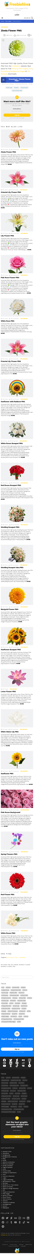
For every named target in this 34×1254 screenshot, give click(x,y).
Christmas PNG (15, 995)
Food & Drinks (7, 1171)
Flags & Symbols (7, 1167)
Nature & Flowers (8, 1186)
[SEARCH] (32, 18)
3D (3, 987)
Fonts (4, 1169)
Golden (18, 1003)
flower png (9, 87)
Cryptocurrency (7, 998)
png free (22, 1013)
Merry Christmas (13, 1011)
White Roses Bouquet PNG (12, 443)
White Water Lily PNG (9, 732)
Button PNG (14, 992)
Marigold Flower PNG (9, 609)
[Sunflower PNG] (17, 760)
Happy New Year (7, 1006)
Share (3, 40)
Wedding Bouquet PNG (10, 527)
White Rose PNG (7, 321)
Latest (17, 15)
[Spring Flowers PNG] (17, 841)
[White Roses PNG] (17, 920)
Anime (8, 987)
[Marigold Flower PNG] (17, 596)
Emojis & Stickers (8, 1165)
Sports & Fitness (7, 1195)
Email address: (17, 108)
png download (6, 1013)
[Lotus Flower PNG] (17, 678)
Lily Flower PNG (7, 236)
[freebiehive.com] (17, 1250)
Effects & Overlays (8, 1164)
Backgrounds (25, 810)
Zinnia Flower (24, 87)
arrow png (5, 992)
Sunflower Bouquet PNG (11, 650)
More (10, 164)
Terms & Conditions (13, 1246)
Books (4, 1160)
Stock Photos (7, 1197)
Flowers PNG (22, 1000)
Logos (4, 1178)
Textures (5, 1200)
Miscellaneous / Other (9, 1181)
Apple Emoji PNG (16, 990)
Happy (24, 1003)
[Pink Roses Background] (17, 799)
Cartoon (22, 992)
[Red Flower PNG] (17, 881)
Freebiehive (16, 66)
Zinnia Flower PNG (17, 90)
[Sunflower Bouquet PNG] (17, 636)
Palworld (22, 1011)
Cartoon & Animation (9, 1162)
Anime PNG (16, 987)
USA (19, 1021)
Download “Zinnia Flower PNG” (20, 80)
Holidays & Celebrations (10, 1172)
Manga (4, 1011)
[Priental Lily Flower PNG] (17, 348)
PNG (29, 1011)
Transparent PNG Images (9, 1021)
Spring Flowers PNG (9, 854)
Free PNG (5, 1003)
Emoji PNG (22, 998)
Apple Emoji (6, 990)
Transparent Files (7, 1019)
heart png (16, 1006)
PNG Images (23, 69)
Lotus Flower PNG (8, 691)
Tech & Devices (7, 1199)
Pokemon (14, 1016)
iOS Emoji (24, 1006)
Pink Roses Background (10, 812)
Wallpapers (6, 1207)
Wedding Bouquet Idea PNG (12, 567)
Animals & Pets (7, 1151)
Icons (31, 69)
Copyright (23, 1246)
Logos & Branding (8, 1179)
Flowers (16, 87)
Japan (24, 1008)
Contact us (4, 1235)
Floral (30, 998)
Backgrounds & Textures (10, 1157)
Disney (15, 998)
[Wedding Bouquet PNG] (17, 514)
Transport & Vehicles (9, 1202)
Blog (4, 1158)
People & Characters (9, 1192)
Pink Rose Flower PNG (10, 278)
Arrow (25, 990)
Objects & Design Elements (10, 1188)
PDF (4, 1190)
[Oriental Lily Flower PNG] (17, 179)
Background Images (17, 71)
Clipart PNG (25, 995)
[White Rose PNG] (17, 307)
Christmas (5, 995)
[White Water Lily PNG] (17, 718)
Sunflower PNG (7, 774)
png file (15, 1013)
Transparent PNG (19, 1019)
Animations (5, 71)
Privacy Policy (13, 1244)
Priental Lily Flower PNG (11, 361)
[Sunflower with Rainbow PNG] (17, 388)
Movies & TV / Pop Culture (10, 1185)
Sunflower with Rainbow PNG (13, 402)
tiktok (26, 1016)
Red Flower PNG (7, 895)
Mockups (5, 1183)
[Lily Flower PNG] (17, 222)
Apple (23, 987)
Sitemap (21, 1244)
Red (21, 1016)
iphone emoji (16, 1008)
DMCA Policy (28, 1244)
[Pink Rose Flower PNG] (17, 264)
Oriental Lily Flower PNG (11, 192)
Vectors (15, 69)
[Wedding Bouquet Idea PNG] (17, 554)
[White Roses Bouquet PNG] (17, 430)
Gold (12, 1003)
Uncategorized (7, 1204)
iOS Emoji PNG (6, 1008)
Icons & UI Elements (8, 1176)
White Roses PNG (8, 933)
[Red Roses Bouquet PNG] (17, 472)
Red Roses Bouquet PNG (11, 485)
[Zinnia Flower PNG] (17, 138)
